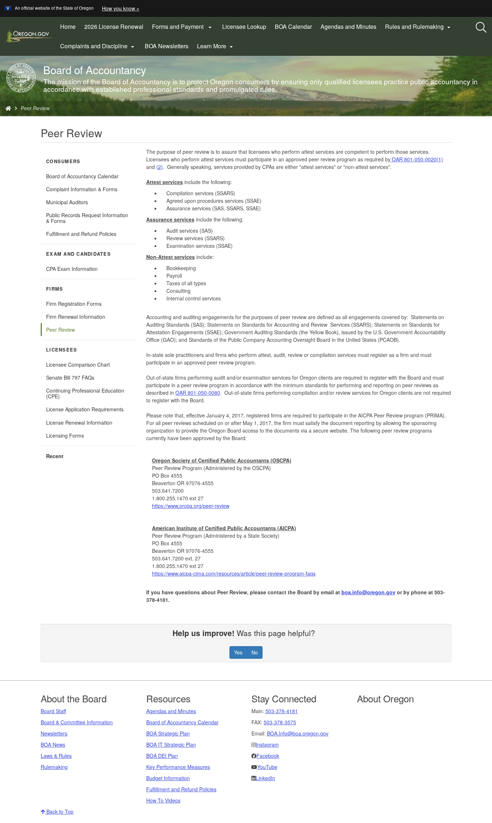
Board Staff (53, 711)
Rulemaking (54, 766)
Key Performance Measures (178, 766)
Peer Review (60, 329)
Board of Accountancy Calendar (90, 177)
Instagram (267, 744)
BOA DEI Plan (162, 755)
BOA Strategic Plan (168, 733)
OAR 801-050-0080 (197, 392)
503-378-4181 (281, 711)
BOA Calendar (293, 26)
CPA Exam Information (72, 268)
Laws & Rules (56, 755)
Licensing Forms (65, 435)
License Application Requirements (85, 409)
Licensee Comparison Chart (78, 364)
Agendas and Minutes (348, 26)
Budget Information (168, 778)
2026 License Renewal (116, 29)
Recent (54, 456)
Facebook (267, 755)
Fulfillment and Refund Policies (81, 233)
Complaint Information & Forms (81, 189)
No (254, 652)
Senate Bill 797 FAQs (70, 377)
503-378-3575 (280, 722)
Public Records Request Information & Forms (87, 217)
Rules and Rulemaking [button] (418, 26)
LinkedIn (265, 778)
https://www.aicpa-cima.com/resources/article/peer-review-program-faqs (234, 573)
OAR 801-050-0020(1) (416, 159)
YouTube (267, 766)
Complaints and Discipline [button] (98, 46)
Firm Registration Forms (74, 303)
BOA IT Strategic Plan (171, 744)
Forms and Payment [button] (183, 26)
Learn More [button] (216, 46)
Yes (238, 652)
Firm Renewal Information (75, 316)
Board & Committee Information (77, 722)
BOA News (53, 744)
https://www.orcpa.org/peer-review (190, 505)
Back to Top (59, 811)
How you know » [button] (120, 8)
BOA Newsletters (166, 46)
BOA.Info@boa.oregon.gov (297, 733)
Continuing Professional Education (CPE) (85, 393)
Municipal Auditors (67, 202)
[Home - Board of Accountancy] (8, 108)
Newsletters (54, 733)
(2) (159, 166)
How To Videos (163, 800)
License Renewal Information (79, 422)
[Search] (481, 28)
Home (68, 26)
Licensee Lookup (244, 26)
